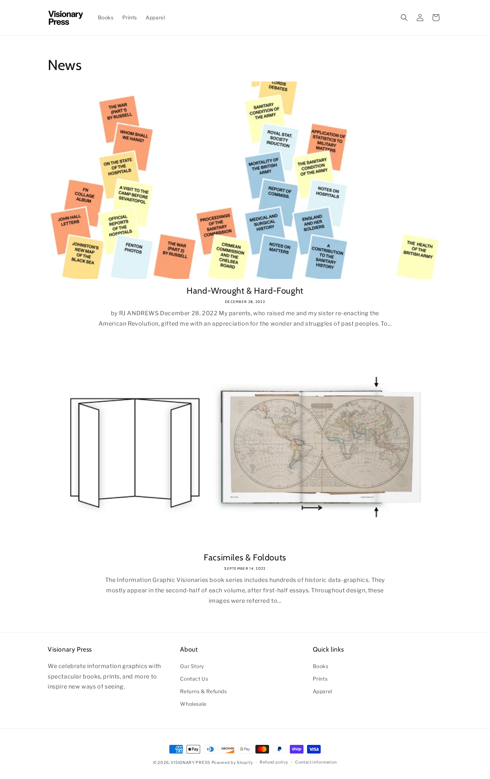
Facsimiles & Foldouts (245, 557)
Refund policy (274, 762)
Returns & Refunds (203, 691)
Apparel (322, 691)
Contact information (316, 762)
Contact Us (194, 679)
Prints (320, 679)
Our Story (192, 666)
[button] (404, 17)
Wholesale (193, 704)
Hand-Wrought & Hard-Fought (245, 290)
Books (321, 666)
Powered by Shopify (232, 762)
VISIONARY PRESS (190, 762)
